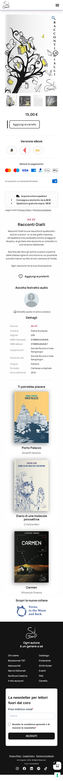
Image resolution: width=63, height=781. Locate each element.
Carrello (43, 680)
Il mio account (16, 680)
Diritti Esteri (45, 665)
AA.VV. (31, 219)
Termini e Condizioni (42, 210)
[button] (57, 5)
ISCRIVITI (31, 736)
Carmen (31, 587)
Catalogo (44, 655)
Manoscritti (14, 665)
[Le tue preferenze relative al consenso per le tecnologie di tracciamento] (57, 775)
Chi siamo (13, 655)
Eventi (42, 670)
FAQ (41, 675)
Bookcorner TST (16, 660)
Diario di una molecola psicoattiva (31, 517)
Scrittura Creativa (17, 675)
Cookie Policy (29, 756)
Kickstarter (45, 660)
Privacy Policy (24, 210)
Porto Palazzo (31, 448)
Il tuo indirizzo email (20, 709)
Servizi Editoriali (17, 670)
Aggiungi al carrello (24, 124)
